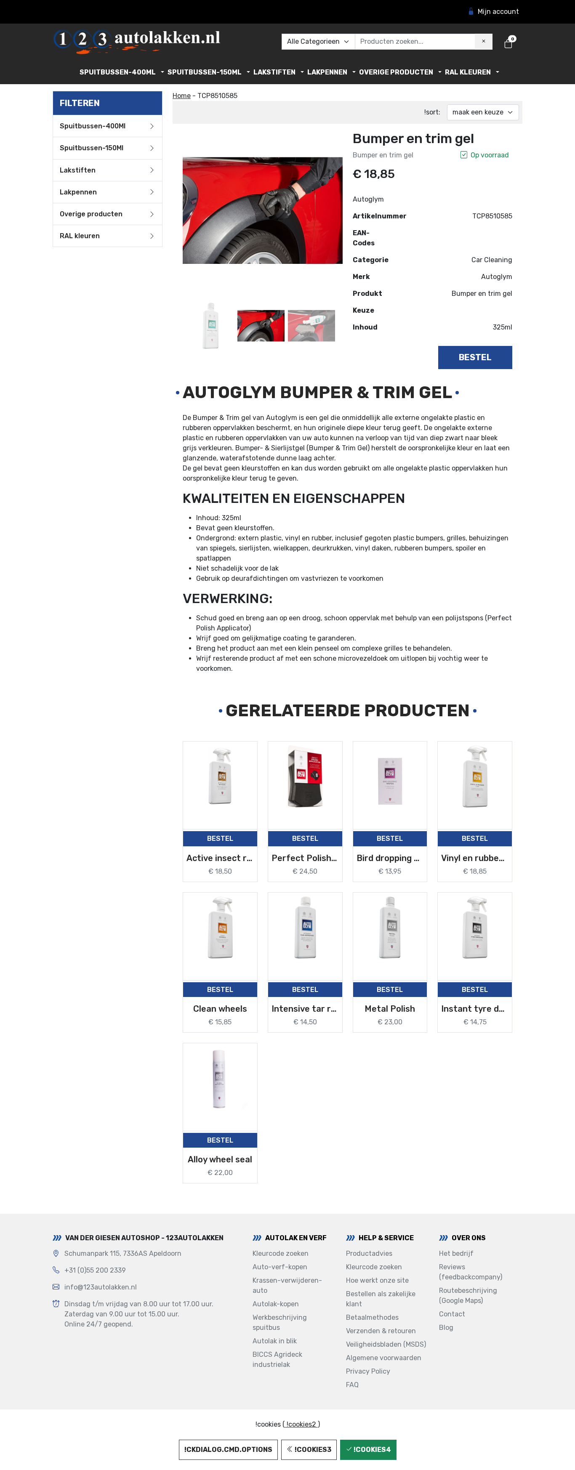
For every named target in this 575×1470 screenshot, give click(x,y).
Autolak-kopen (276, 1304)
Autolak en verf (296, 1238)
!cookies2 (301, 1424)
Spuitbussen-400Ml (118, 72)
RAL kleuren (468, 72)
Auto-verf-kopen (280, 1267)
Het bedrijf (456, 1253)
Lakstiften (274, 72)
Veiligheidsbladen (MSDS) (386, 1344)
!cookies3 (312, 1450)
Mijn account (498, 12)
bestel (475, 357)
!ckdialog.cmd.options (228, 1450)
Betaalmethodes (372, 1317)
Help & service (386, 1238)
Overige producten (396, 72)
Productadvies (369, 1253)
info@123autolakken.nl (100, 1287)
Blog (446, 1328)
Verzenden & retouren (381, 1331)
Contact (452, 1314)
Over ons (469, 1238)
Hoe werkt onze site (377, 1280)
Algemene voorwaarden (383, 1358)
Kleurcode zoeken (281, 1253)
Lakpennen (327, 72)
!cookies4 (371, 1450)
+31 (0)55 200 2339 (95, 1270)
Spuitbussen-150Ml (205, 72)
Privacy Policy (368, 1371)
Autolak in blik (275, 1341)
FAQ (352, 1385)
